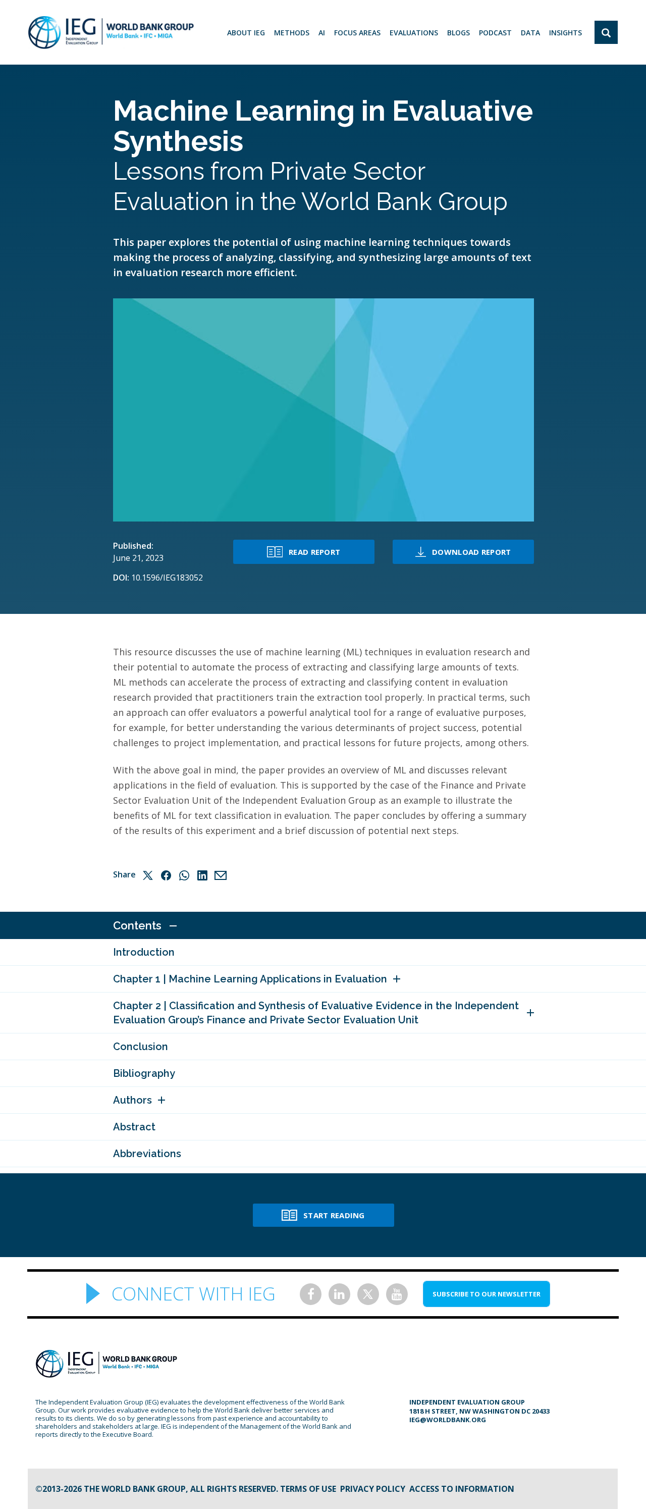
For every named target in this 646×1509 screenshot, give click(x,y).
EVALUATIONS (414, 32)
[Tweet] (148, 874)
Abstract (134, 1127)
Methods (291, 32)
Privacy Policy (372, 1488)
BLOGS (458, 32)
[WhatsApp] (184, 874)
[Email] (220, 874)
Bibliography (144, 1073)
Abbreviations (147, 1154)
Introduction (144, 952)
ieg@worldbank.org (447, 1419)
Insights (565, 32)
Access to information (461, 1488)
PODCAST (495, 32)
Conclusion (140, 1046)
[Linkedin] (202, 874)
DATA (530, 32)
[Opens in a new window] (310, 1294)
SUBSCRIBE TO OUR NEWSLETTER (487, 1293)
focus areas (357, 32)
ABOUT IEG (246, 32)
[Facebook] (166, 874)
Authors (132, 1100)
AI (321, 32)
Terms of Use (308, 1488)
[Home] (111, 32)
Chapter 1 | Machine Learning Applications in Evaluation (250, 979)
